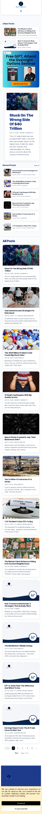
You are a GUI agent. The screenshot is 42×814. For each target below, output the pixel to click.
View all (36, 165)
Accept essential (21, 809)
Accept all (21, 803)
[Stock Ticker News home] (21, 4)
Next (16, 753)
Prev (7, 748)
